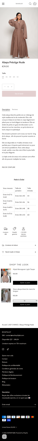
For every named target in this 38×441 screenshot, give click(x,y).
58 (10, 77)
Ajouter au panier (25, 283)
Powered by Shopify (22, 433)
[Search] (30, 4)
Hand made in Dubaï (12, 252)
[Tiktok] (8, 349)
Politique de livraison (9, 378)
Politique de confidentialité (11, 365)
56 (6, 77)
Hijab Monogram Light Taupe (24, 269)
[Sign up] (35, 404)
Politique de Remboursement (12, 375)
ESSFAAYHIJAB (11, 433)
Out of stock (19, 94)
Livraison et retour (11, 245)
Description (6, 109)
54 (3, 77)
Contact (4, 359)
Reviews (15, 109)
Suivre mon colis (7, 356)
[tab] (7, 109)
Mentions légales (8, 372)
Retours (4, 362)
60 (14, 77)
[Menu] (3, 4)
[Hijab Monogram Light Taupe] (6, 277)
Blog (3, 382)
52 (17, 77)
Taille (4, 73)
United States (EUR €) (8, 427)
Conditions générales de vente (12, 369)
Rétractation (6, 385)
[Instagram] (3, 349)
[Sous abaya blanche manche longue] (6, 298)
